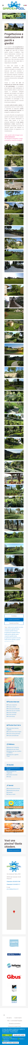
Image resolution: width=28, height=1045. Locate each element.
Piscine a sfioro (12, 707)
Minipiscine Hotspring (13, 747)
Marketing (6, 1040)
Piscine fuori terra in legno (14, 731)
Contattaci (14, 616)
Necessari (6, 1038)
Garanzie (10, 792)
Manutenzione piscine (13, 790)
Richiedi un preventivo (14, 619)
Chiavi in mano (11, 794)
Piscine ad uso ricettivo (14, 710)
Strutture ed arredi (12, 774)
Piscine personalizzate (14, 708)
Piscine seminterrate (13, 735)
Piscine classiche (12, 705)
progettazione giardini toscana (12, 638)
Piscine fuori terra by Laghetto (13, 729)
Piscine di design (12, 712)
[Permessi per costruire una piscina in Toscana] (14, 816)
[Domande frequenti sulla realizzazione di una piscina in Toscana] (14, 804)
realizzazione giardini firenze (11, 629)
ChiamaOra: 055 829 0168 (13, 881)
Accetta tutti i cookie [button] (19, 1035)
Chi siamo (9, 1018)
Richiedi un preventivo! (14, 850)
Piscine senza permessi (14, 733)
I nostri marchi (18, 1018)
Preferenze (14, 1038)
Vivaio (9, 776)
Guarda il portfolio (14, 623)
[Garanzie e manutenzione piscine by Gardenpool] (14, 670)
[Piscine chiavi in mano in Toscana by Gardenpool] (14, 654)
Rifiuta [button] (7, 1035)
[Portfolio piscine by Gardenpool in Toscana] (14, 686)
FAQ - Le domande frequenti (14, 1020)
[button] (14, 912)
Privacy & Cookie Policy (14, 1026)
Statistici (21, 1038)
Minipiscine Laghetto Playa (13, 755)
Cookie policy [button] (5, 1031)
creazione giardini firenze (11, 630)
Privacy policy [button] (14, 1031)
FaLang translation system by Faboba (9, 641)
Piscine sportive (12, 714)
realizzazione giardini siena (11, 634)
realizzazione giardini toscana (15, 627)
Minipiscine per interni (13, 749)
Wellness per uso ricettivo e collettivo (14, 752)
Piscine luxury (11, 716)
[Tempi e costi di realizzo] (14, 827)
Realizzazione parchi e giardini (13, 768)
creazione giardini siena (10, 636)
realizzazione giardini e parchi (12, 639)
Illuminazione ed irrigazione (11, 772)
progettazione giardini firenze (12, 632)
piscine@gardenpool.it (12, 889)
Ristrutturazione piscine (14, 788)
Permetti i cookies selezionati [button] (10, 1042)
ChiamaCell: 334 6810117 (13, 884)
